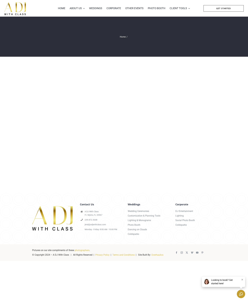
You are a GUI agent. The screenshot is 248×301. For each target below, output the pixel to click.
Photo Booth (134, 225)
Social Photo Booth (185, 220)
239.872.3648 (91, 220)
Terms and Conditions (123, 254)
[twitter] (187, 252)
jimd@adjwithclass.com (95, 224)
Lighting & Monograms (139, 220)
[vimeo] (192, 252)
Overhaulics (157, 254)
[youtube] (197, 252)
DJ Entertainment (184, 211)
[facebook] (176, 252)
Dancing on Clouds (137, 229)
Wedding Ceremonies (138, 211)
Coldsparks (133, 234)
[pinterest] (202, 252)
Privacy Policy (102, 254)
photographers (82, 250)
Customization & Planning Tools (144, 215)
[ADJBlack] (15, 3)
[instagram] (182, 252)
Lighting (179, 215)
